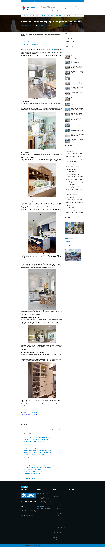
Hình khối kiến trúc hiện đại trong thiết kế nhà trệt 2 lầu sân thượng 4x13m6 (37, 452)
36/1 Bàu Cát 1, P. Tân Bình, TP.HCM (30, 412)
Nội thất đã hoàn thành (60, 527)
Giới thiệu (32, 15)
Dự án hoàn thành (45, 15)
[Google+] (77, 1)
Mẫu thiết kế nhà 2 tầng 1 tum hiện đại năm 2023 (32, 469)
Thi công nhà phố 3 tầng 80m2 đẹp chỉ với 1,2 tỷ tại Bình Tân (76, 114)
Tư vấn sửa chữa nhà (60, 516)
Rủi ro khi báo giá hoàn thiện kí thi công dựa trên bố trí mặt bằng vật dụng (37, 437)
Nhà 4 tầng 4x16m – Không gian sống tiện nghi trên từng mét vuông (36, 449)
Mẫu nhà (69, 15)
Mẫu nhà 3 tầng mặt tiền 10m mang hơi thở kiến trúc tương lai (35, 441)
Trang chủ (25, 15)
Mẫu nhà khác (69, 40)
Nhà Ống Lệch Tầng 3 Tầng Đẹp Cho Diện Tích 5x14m (33, 471)
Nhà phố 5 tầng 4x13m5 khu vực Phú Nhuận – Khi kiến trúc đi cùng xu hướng (37, 467)
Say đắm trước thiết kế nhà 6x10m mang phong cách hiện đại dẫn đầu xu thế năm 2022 (39, 465)
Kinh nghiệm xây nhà (56, 15)
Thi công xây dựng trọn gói (61, 502)
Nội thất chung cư (70, 46)
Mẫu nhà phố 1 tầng (70, 41)
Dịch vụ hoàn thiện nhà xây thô (61, 511)
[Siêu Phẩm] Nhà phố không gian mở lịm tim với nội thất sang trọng (77, 67)
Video (64, 15)
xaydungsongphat (68, 241)
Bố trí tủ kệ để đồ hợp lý (27, 41)
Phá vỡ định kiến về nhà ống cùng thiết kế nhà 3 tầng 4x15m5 (34, 443)
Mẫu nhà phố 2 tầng (70, 43)
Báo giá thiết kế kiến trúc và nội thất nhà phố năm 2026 (77, 77)
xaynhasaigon (75, 241)
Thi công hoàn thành (60, 523)
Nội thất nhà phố (70, 48)
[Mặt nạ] (79, 1)
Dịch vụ (37, 15)
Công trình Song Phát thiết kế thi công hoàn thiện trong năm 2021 (77, 130)
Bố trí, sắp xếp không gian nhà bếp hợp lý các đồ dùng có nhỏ (33, 47)
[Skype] (82, 1)
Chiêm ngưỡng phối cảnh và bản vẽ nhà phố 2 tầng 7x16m (34, 462)
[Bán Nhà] (75, 1)
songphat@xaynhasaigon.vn (28, 421)
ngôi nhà (53, 49)
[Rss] (80, 1)
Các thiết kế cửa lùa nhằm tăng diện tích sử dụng (31, 45)
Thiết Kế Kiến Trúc (59, 513)
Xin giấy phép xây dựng (60, 518)
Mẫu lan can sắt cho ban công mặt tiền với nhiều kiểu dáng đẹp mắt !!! (36, 475)
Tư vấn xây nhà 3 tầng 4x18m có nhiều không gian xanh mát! (77, 119)
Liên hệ (74, 15)
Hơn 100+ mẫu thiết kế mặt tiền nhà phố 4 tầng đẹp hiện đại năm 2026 (36, 477)
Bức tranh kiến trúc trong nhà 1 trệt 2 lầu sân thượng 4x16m (34, 454)
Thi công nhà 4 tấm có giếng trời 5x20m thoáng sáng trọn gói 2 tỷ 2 (77, 72)
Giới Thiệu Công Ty (59, 498)
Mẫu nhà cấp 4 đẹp (70, 38)
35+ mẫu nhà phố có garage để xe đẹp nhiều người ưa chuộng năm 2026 (77, 140)
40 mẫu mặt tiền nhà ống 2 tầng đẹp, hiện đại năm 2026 (77, 93)
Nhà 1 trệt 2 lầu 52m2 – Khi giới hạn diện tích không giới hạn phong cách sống (37, 479)
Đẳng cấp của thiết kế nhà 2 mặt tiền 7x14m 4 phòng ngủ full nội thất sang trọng (77, 57)
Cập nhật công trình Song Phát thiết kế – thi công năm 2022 (77, 109)
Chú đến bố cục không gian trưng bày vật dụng (31, 44)
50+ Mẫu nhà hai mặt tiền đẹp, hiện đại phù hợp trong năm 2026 (77, 124)
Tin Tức (79, 15)
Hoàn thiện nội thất (59, 509)
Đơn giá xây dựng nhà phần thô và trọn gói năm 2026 (77, 62)
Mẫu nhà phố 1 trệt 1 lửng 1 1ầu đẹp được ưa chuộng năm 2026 (77, 98)
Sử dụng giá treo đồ (27, 40)
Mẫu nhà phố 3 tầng (70, 45)
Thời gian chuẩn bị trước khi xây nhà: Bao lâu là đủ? (33, 447)
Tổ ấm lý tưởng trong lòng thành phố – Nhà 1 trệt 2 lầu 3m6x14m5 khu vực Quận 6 (38, 445)
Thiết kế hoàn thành (60, 525)
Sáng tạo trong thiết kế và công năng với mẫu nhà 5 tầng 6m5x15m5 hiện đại (37, 450)
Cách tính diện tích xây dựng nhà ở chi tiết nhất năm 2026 (77, 135)
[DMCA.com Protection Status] (24, 487)
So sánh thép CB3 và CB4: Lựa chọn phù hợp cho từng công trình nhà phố (37, 439)
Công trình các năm (59, 530)
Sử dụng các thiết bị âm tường (28, 42)
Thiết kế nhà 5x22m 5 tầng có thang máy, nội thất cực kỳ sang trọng (36, 464)
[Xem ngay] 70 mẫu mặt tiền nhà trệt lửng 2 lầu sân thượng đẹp (77, 83)
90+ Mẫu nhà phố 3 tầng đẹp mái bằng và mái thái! (33, 473)
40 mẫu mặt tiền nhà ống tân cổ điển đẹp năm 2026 (77, 88)
